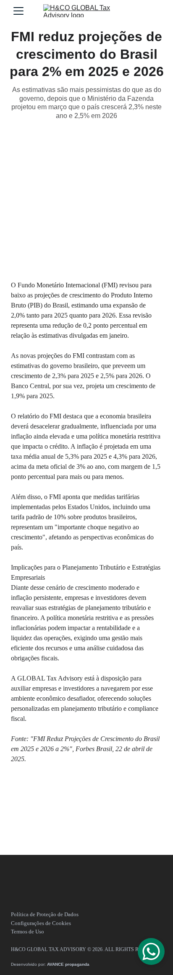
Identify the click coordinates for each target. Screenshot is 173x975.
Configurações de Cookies (41, 923)
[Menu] (18, 11)
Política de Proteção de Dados (45, 914)
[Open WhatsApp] (151, 951)
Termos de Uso (27, 931)
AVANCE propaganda (68, 964)
